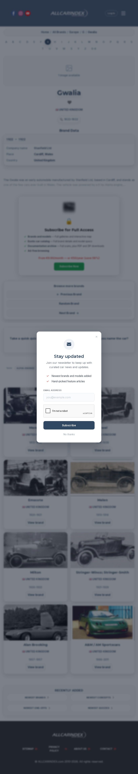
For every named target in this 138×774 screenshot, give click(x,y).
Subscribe (69, 425)
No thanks (69, 434)
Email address (52, 390)
